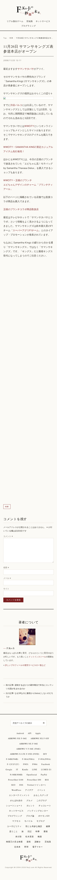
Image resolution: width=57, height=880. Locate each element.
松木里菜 (29, 836)
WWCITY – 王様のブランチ (17, 180)
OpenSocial (32, 774)
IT (17, 769)
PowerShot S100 (15, 779)
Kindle (25, 769)
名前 (6, 567)
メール (7, 578)
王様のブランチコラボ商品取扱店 (21, 209)
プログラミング (28, 25)
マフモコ (16, 821)
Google (9, 769)
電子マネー (37, 846)
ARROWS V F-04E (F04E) (28, 748)
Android (20, 733)
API (29, 733)
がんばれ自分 (16, 800)
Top (5, 38)
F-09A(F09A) (44, 759)
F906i (34, 764)
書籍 (46, 831)
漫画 (29, 841)
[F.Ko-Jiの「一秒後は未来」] (28, 11)
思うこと (13, 831)
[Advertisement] (28, 381)
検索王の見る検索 (14, 841)
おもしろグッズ (41, 795)
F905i (25, 764)
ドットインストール (37, 656)
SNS (21, 785)
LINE (34, 769)
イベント (41, 790)
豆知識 (29, 21)
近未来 (17, 846)
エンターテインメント (19, 795)
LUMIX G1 (46, 769)
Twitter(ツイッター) (36, 785)
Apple (38, 733)
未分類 (18, 836)
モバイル (28, 821)
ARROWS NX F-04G (17, 738)
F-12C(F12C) (13, 764)
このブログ (42, 800)
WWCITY (29, 126)
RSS (47, 779)
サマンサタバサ (25, 68)
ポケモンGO (44, 815)
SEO (13, 785)
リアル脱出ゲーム (15, 21)
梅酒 (40, 836)
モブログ (41, 821)
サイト (6, 588)
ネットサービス (43, 21)
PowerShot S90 (34, 779)
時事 (11, 38)
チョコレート (45, 805)
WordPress (16, 790)
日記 (30, 831)
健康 (48, 826)
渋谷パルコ (16, 105)
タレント (30, 805)
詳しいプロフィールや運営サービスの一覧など (25, 665)
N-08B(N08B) (16, 774)
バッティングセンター (37, 810)
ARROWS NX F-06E (28, 743)
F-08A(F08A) (28, 759)
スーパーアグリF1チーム (26, 230)
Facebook (45, 764)
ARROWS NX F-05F (40, 738)
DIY (45, 754)
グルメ (29, 800)
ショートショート (14, 805)
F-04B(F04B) (12, 759)
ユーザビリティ (14, 826)
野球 (26, 846)
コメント (8, 536)
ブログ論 (30, 815)
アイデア (29, 790)
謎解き (38, 841)
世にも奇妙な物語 (33, 826)
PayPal (44, 774)
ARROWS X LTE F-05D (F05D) (24, 754)
